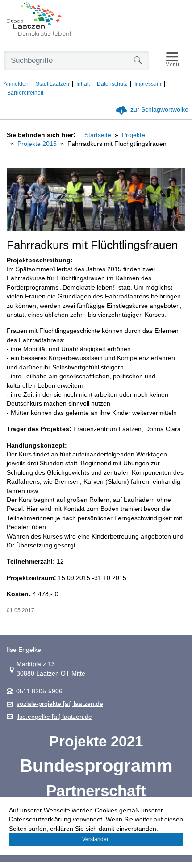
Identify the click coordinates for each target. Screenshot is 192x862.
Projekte (133, 135)
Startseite (97, 135)
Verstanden (96, 839)
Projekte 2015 (37, 144)
